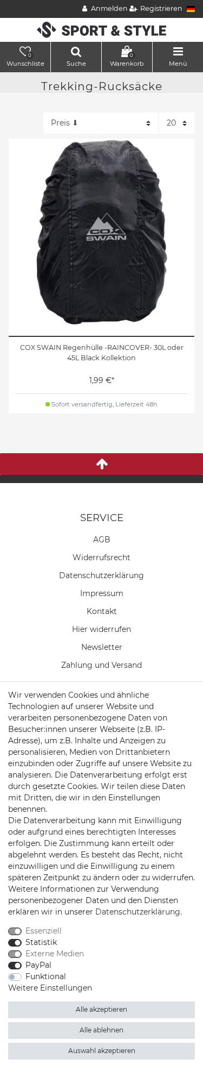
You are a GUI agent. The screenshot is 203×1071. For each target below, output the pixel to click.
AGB (101, 539)
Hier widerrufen (101, 629)
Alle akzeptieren (101, 1009)
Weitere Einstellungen (50, 988)
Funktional (45, 976)
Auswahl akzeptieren (101, 1051)
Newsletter (101, 647)
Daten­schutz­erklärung (101, 575)
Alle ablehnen (101, 1030)
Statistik (41, 942)
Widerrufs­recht (101, 557)
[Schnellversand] (101, 29)
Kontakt (102, 611)
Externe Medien (54, 954)
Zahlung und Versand (101, 665)
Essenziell (43, 931)
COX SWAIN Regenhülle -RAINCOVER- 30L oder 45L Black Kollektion (102, 352)
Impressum (101, 593)
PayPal (38, 965)
